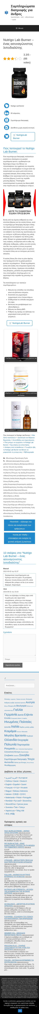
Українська (10, 811)
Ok (20, 1011)
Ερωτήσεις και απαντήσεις (19, 445)
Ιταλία (12, 478)
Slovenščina (10, 804)
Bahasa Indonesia (20, 791)
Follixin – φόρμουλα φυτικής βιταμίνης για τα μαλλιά (17, 876)
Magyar (9, 791)
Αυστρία (30, 702)
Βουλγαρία (21, 706)
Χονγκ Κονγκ (30, 762)
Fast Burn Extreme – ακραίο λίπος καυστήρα (16, 832)
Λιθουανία (24, 731)
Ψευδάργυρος (10, 765)
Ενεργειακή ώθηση (16, 718)
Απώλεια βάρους (13, 464)
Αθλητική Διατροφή (12, 461)
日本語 (16, 794)
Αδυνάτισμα (10, 458)
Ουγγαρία (22, 740)
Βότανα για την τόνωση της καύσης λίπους (18, 467)
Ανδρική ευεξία (9, 702)
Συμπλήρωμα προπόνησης (21, 507)
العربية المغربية (11, 778)
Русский (17, 801)
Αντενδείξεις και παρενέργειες (23, 440)
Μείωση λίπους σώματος (16, 493)
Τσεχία (30, 759)
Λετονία (19, 731)
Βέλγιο (6, 706)
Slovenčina (27, 801)
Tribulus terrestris (20, 699)
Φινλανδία (9, 762)
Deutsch (23, 781)
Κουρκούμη (12, 484)
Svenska (9, 807)
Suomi (23, 784)
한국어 (23, 794)
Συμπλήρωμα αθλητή (15, 504)
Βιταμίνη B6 (12, 706)
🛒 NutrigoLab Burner (20, 136)
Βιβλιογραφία (29, 452)
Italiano (8, 794)
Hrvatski (24, 788)
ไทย (15, 807)
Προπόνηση (19, 458)
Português (27, 798)
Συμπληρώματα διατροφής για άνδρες (23, 10)
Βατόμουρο (24, 464)
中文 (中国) (10, 814)
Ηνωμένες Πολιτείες (18, 722)
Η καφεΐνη (24, 718)
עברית (16, 788)
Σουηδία (24, 755)
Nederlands (10, 798)
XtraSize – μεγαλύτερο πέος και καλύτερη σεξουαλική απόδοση (18, 861)
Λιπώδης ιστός (22, 487)
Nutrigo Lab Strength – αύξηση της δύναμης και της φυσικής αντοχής (18, 891)
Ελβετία (28, 714)
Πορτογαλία (23, 744)
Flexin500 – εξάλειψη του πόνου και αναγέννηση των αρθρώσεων (20, 525)
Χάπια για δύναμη (20, 762)
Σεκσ (16, 749)
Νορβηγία (29, 736)
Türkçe (22, 807)
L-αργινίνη (12, 699)
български (23, 778)
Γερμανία (17, 470)
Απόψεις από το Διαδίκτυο (14, 447)
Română (9, 801)
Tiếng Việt (20, 811)
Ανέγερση (29, 699)
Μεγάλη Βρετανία (14, 490)
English (8, 784)
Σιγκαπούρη (24, 752)
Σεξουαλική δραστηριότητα (25, 749)
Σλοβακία (8, 755)
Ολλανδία (10, 739)
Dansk (16, 781)
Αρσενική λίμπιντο (20, 702)
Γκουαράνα (25, 470)
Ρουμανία (9, 748)
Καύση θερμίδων (21, 478)
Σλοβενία (16, 755)
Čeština (9, 781)
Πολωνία (14, 502)
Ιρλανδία (7, 727)
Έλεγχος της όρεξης (18, 473)
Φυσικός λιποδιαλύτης (22, 513)
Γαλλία (10, 470)
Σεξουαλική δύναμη (12, 752)
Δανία (21, 714)
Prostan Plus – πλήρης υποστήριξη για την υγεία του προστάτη (17, 947)
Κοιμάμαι (10, 731)
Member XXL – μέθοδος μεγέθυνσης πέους (14, 934)
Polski (18, 798)
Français (9, 788)
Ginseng (7, 699)
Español (16, 784)
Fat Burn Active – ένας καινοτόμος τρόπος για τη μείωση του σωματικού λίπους (19, 845)
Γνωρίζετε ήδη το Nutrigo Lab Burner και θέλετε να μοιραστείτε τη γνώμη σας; (19, 449)
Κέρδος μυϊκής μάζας (27, 727)
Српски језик (22, 804)
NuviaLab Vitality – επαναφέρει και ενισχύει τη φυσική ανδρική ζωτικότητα (19, 538)
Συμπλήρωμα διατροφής (15, 759)
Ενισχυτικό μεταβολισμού (18, 475)
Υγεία (26, 458)
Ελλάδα (7, 718)
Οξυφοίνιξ (18, 499)
